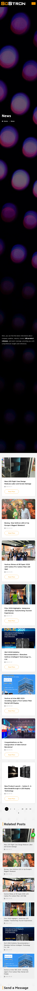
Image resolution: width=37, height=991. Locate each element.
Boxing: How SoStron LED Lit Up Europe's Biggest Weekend (18, 870)
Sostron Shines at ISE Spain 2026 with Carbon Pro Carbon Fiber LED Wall (16, 895)
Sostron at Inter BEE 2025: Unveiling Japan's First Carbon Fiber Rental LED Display (16, 972)
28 (22, 809)
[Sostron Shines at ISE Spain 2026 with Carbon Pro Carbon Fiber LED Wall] (18, 885)
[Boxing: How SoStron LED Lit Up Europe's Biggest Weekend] (18, 860)
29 (26, 809)
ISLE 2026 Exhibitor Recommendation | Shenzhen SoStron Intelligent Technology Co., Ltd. (17, 945)
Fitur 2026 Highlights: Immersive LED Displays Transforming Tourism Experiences (18, 919)
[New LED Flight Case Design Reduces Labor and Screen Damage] (18, 835)
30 (30, 809)
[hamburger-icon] (34, 3)
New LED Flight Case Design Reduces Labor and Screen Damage (18, 845)
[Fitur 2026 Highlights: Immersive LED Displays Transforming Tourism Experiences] (18, 909)
